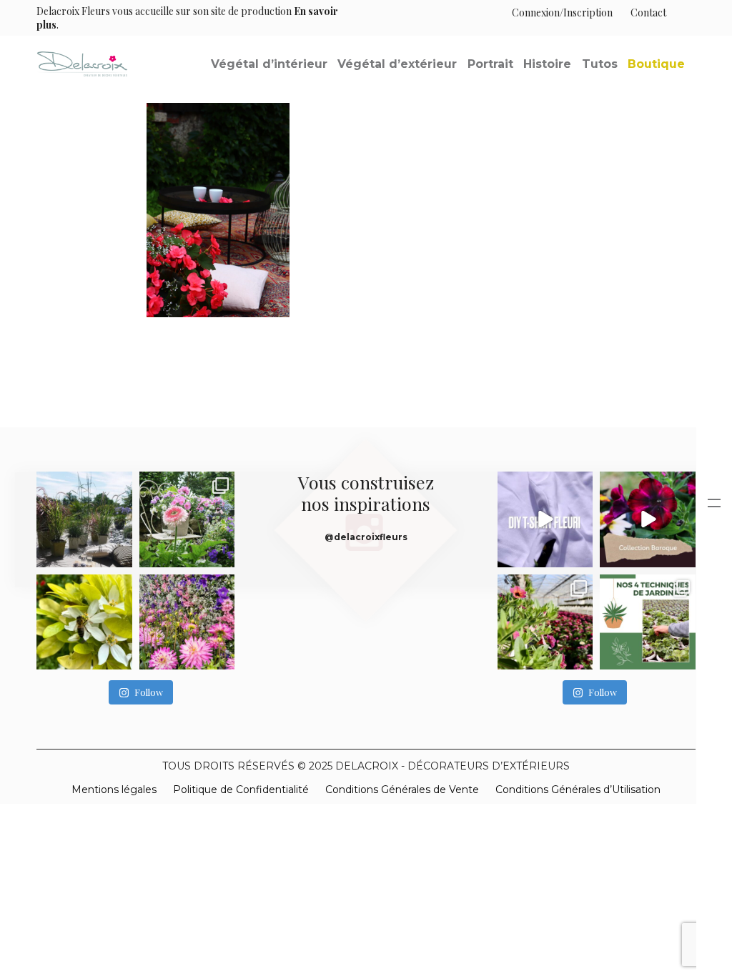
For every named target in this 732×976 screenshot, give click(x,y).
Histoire (547, 64)
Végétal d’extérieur (397, 64)
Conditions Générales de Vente (402, 789)
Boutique (656, 64)
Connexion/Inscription (562, 12)
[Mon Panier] (681, 12)
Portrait (490, 64)
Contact (648, 12)
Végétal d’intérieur (269, 64)
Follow (148, 692)
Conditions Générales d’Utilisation (578, 789)
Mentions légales (114, 789)
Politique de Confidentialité (241, 789)
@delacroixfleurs (366, 537)
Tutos (600, 64)
